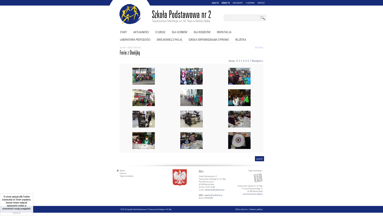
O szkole (160, 32)
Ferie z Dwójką (134, 47)
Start (123, 32)
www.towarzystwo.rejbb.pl (253, 194)
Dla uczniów (179, 32)
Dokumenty (238, 3)
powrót (259, 158)
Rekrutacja (224, 32)
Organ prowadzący (126, 176)
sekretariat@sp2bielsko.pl (214, 189)
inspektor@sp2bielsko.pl (213, 195)
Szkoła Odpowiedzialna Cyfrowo (209, 39)
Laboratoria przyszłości (135, 39)
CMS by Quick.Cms (241, 209)
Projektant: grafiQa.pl (256, 209)
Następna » (257, 61)
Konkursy (123, 173)
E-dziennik (250, 3)
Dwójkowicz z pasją (169, 39)
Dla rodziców (202, 32)
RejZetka (240, 39)
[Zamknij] (16, 213)
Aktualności (141, 32)
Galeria (123, 47)
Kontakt (261, 3)
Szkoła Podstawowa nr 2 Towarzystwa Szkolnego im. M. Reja (152, 209)
